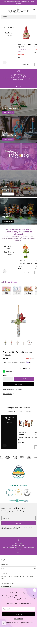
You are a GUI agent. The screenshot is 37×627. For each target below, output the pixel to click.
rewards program (25, 603)
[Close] (34, 590)
